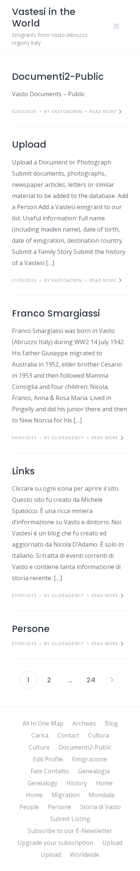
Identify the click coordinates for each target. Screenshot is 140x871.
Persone (31, 628)
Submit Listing (70, 819)
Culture (39, 747)
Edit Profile (48, 759)
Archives (84, 723)
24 (91, 680)
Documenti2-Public (58, 76)
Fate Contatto (50, 771)
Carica (40, 735)
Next (112, 680)
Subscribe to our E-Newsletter (70, 831)
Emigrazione (89, 759)
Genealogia (94, 771)
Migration (66, 795)
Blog (111, 723)
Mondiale (101, 795)
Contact (68, 735)
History (76, 783)
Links (23, 471)
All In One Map (42, 723)
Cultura (98, 735)
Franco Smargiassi (56, 313)
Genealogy (42, 783)
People (29, 807)
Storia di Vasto (100, 807)
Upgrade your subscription (55, 843)
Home (104, 783)
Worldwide (84, 854)
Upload (29, 144)
